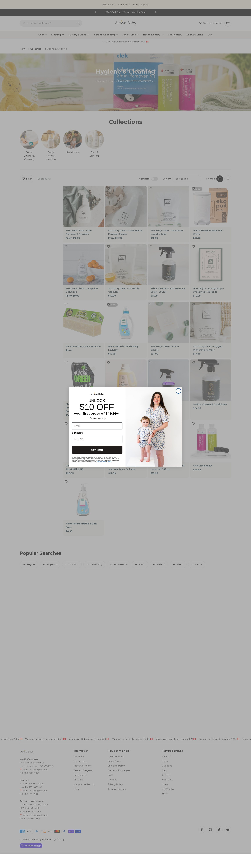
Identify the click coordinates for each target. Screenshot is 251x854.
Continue (97, 449)
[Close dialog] (178, 390)
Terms (109, 461)
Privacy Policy (101, 461)
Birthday (77, 433)
